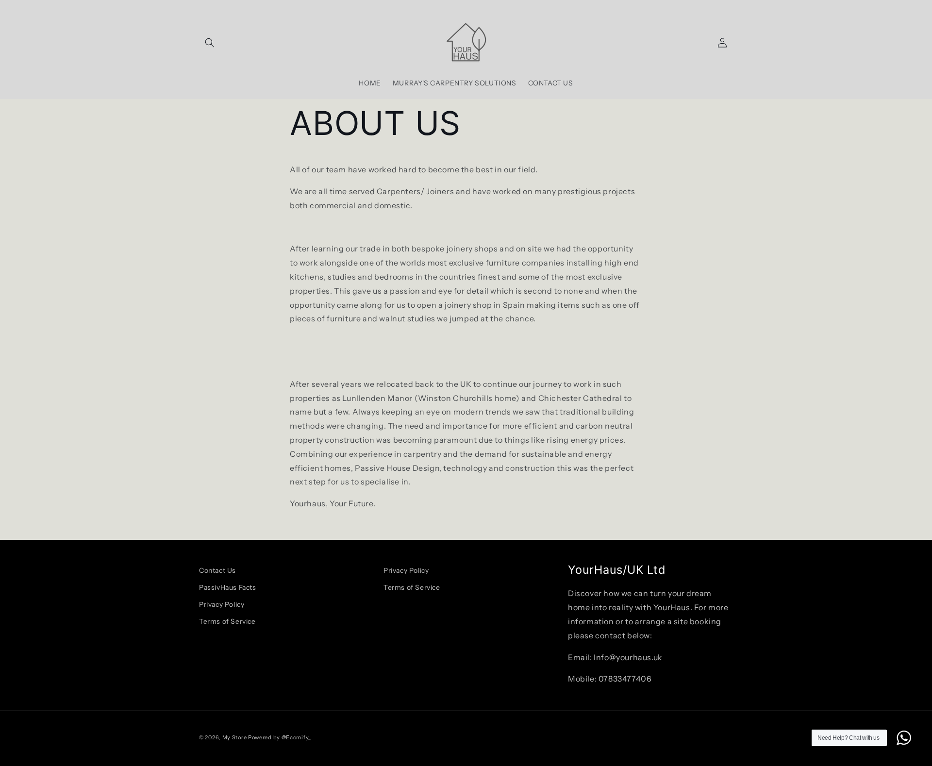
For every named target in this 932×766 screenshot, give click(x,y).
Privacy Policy (221, 604)
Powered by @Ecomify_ (279, 737)
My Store (234, 737)
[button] (209, 42)
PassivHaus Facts (227, 587)
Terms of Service (227, 621)
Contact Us (217, 570)
